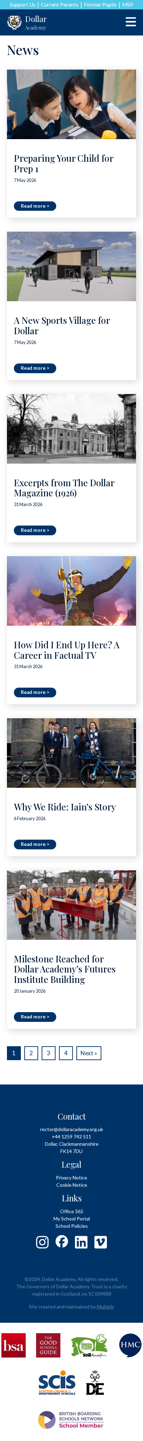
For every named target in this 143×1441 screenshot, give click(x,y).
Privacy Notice (71, 1177)
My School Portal (71, 1219)
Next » (89, 1053)
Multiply (105, 1307)
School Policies (72, 1226)
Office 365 (71, 1211)
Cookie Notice (71, 1185)
